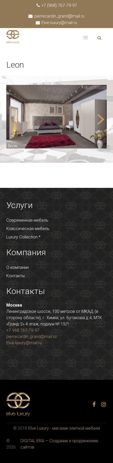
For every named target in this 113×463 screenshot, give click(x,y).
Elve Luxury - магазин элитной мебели (64, 428)
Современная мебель (27, 220)
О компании (17, 267)
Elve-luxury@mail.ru (58, 22)
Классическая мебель (27, 228)
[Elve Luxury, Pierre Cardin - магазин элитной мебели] (12, 42)
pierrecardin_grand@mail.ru (58, 16)
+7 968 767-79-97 (22, 330)
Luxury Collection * (23, 237)
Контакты (15, 275)
